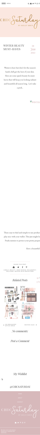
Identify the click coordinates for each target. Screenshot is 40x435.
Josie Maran (21, 270)
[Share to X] (18, 267)
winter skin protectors (24, 271)
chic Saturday (11, 430)
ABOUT (20, 397)
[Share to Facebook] (22, 267)
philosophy (31, 270)
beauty (12, 270)
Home (20, 393)
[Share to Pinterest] (26, 267)
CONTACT (20, 402)
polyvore (10, 271)
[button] (5, 3)
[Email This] (14, 267)
